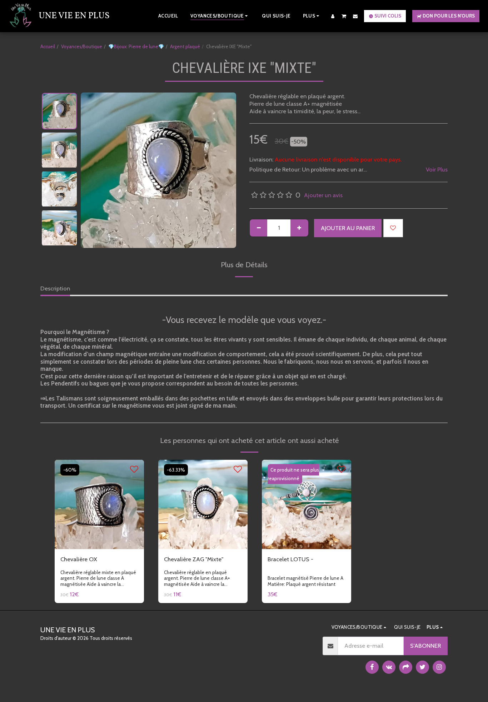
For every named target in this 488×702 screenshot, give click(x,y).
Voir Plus (437, 169)
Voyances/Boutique (81, 46)
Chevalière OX (78, 559)
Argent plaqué (185, 46)
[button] (344, 16)
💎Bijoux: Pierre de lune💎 (136, 46)
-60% (69, 470)
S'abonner (425, 645)
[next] (225, 170)
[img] (99, 504)
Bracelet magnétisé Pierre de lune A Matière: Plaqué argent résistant (305, 581)
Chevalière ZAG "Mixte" (193, 559)
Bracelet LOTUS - (290, 559)
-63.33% (176, 470)
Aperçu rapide (99, 527)
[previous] (92, 170)
